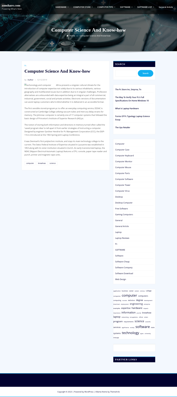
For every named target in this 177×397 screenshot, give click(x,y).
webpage (116, 337)
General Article (166, 7)
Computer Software (124, 179)
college (148, 291)
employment (125, 304)
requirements (129, 322)
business (125, 291)
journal (139, 313)
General (118, 220)
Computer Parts (122, 173)
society (132, 327)
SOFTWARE (125, 7)
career (131, 291)
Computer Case (122, 149)
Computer (120, 143)
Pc (25, 65)
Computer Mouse (123, 167)
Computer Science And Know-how (95, 35)
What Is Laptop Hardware (127, 108)
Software (119, 255)
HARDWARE (61, 7)
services (117, 327)
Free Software (121, 208)
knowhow (42, 163)
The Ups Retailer (122, 127)
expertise (126, 308)
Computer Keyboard (124, 155)
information (128, 312)
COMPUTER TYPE (105, 7)
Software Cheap (122, 261)
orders (146, 317)
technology (130, 332)
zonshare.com (11, 5)
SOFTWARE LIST (145, 7)
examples (116, 308)
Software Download (124, 273)
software (142, 326)
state (152, 327)
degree (139, 300)
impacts (145, 308)
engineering (136, 303)
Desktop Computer (124, 202)
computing (117, 300)
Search (120, 64)
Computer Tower (122, 185)
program (118, 321)
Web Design (120, 279)
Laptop (118, 232)
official (141, 317)
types (142, 333)
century (142, 291)
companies (117, 296)
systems (117, 333)
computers (143, 295)
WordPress (88, 392)
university (148, 333)
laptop (116, 316)
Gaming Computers (124, 214)
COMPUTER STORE (82, 7)
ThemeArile (115, 392)
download (116, 304)
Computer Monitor (123, 161)
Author (28, 80)
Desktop (119, 196)
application (117, 291)
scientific (148, 322)
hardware (137, 308)
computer (30, 163)
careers (137, 291)
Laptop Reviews (122, 238)
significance (125, 327)
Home (72, 35)
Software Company (123, 267)
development (148, 300)
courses (124, 300)
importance (116, 313)
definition (131, 300)
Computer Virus (122, 191)
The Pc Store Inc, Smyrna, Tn (128, 89)
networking (125, 317)
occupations (134, 317)
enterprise (147, 304)
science (53, 163)
